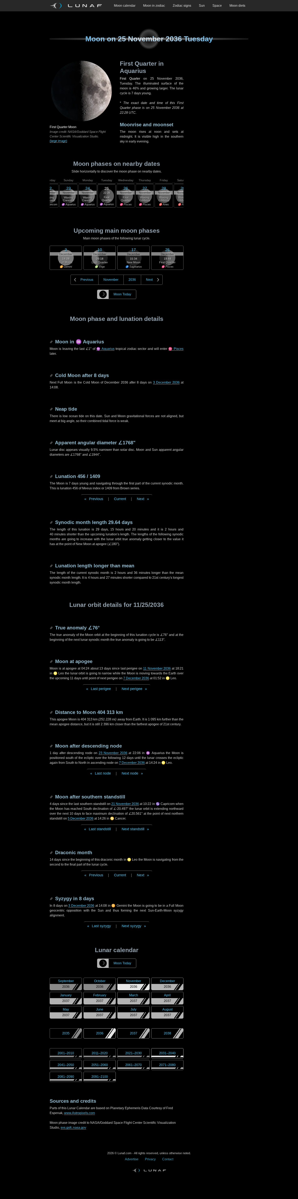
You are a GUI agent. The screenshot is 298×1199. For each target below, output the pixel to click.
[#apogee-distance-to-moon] (52, 712)
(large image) (58, 141)
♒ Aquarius (105, 348)
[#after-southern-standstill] (52, 796)
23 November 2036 (113, 753)
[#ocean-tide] (52, 409)
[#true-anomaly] (52, 627)
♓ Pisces (175, 348)
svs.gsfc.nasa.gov (73, 1127)
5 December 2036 (80, 818)
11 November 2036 (157, 668)
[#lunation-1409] (52, 476)
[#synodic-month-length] (52, 522)
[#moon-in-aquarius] (52, 341)
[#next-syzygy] (52, 898)
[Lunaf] (77, 5)
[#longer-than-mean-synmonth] (52, 565)
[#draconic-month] (52, 852)
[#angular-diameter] (52, 442)
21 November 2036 (125, 804)
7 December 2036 (136, 678)
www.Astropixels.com (79, 1113)
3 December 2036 (166, 382)
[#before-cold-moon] (52, 375)
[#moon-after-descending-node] (52, 746)
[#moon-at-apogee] (52, 661)
